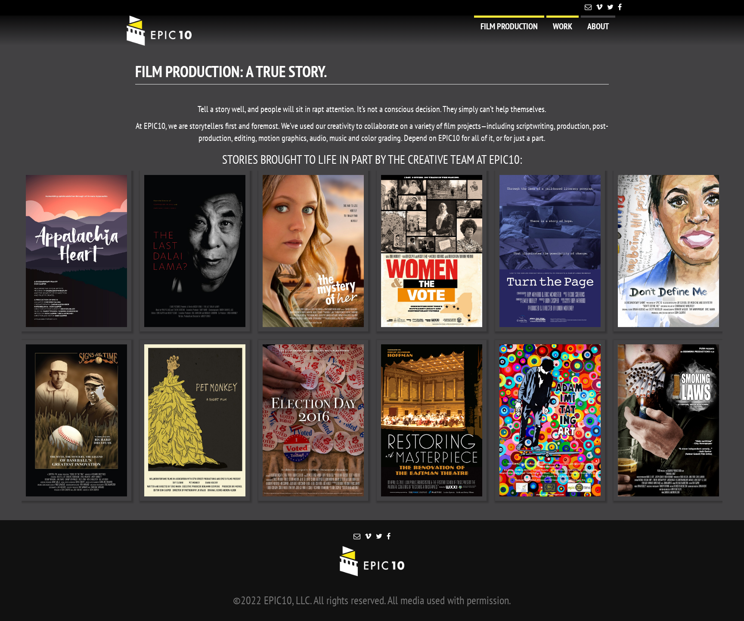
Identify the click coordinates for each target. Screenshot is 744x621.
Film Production (509, 26)
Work (562, 26)
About (598, 26)
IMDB (91, 251)
